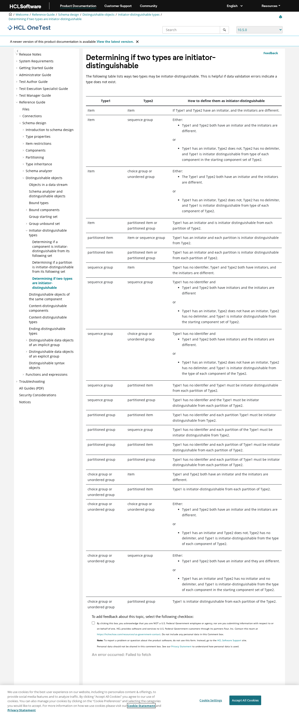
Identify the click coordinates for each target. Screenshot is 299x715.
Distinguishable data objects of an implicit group (51, 342)
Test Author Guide (33, 81)
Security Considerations (37, 395)
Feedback (270, 53)
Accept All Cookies (245, 700)
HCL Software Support (229, 640)
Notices (25, 402)
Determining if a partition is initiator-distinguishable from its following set (53, 267)
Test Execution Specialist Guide (43, 88)
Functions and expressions (47, 374)
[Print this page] (281, 17)
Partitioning (35, 157)
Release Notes (30, 54)
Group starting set (43, 216)
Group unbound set (44, 223)
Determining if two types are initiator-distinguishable (45, 19)
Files (25, 109)
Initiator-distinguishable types (139, 15)
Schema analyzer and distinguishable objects (47, 193)
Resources (270, 6)
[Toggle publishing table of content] (17, 51)
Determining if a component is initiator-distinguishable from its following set (51, 249)
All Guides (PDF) (31, 388)
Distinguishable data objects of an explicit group (51, 353)
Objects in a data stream (48, 184)
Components (36, 150)
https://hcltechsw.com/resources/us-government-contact (128, 634)
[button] (17, 54)
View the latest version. (115, 41)
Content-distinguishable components (48, 308)
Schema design (68, 15)
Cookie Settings (210, 700)
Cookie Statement (141, 706)
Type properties (38, 136)
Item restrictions (38, 143)
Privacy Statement (181, 646)
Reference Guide (43, 15)
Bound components (44, 210)
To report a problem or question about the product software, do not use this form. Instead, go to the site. (172, 640)
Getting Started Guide (36, 68)
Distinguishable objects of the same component (49, 296)
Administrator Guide (35, 75)
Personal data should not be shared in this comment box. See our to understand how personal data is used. (168, 646)
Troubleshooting (32, 381)
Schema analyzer (39, 171)
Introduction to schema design (50, 129)
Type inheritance (39, 164)
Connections (32, 116)
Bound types (39, 203)
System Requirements (36, 61)
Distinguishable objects (98, 15)
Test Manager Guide (35, 95)
